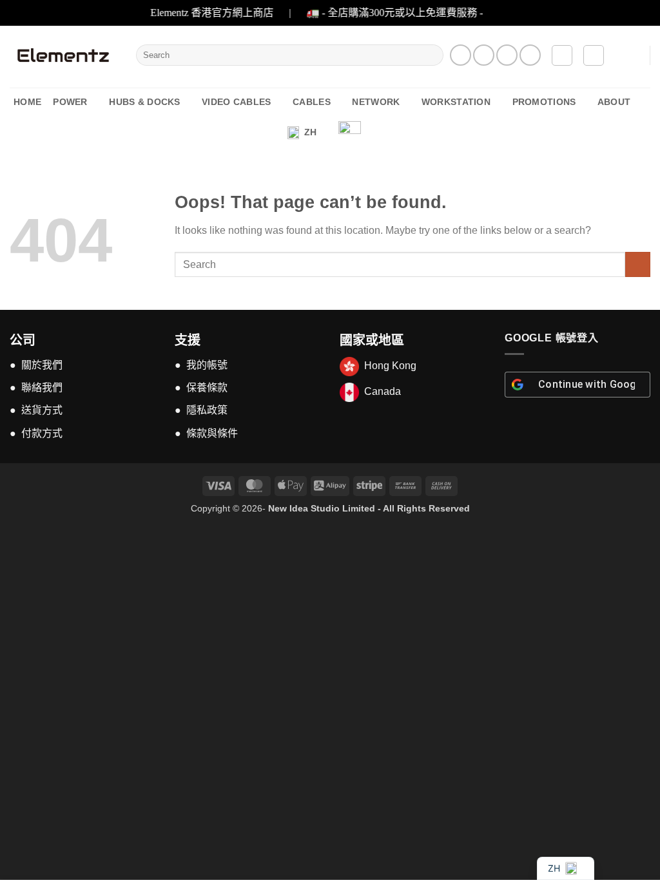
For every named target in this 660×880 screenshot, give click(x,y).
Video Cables (236, 102)
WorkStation (456, 102)
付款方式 (42, 433)
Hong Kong (390, 365)
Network (376, 102)
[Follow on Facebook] (460, 55)
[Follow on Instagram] (483, 55)
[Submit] (431, 55)
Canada (382, 391)
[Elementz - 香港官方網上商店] (63, 55)
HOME (27, 102)
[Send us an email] (507, 55)
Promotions (544, 102)
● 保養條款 (201, 387)
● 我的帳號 (201, 364)
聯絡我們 (42, 387)
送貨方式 (42, 410)
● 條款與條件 (206, 433)
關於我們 (42, 364)
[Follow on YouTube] (530, 55)
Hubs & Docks (144, 102)
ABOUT (613, 102)
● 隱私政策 (201, 410)
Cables (312, 102)
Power (70, 102)
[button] (562, 55)
